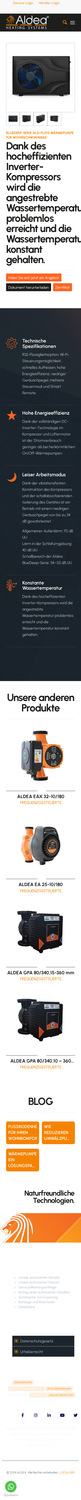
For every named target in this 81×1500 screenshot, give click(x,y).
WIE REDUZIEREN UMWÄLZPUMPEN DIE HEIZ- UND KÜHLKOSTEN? (61, 1138)
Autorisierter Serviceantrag (38, 1297)
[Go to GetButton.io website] (11, 1495)
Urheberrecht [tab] (31, 1351)
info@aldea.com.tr (40, 1445)
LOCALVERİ (67, 1472)
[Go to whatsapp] (10, 1486)
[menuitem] (23, 3)
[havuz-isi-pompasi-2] (27, 119)
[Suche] (62, 22)
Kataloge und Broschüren (36, 1302)
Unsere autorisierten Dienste (38, 1282)
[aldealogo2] (33, 22)
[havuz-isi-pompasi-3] (40, 119)
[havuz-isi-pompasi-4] (54, 119)
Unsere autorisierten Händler (39, 1277)
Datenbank (26, 1307)
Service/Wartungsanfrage (37, 1287)
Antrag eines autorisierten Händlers (44, 1292)
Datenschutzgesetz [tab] (36, 1341)
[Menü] (72, 22)
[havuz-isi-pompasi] (40, 77)
